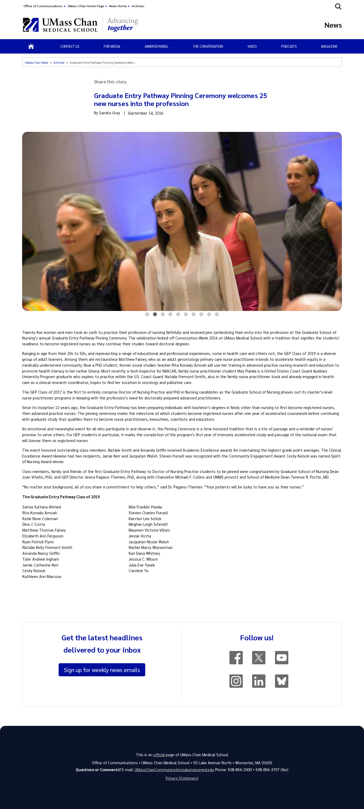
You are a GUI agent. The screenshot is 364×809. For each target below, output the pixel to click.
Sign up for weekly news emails (102, 669)
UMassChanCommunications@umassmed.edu (174, 769)
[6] (186, 315)
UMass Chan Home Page (86, 6)
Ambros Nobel (157, 46)
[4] (170, 315)
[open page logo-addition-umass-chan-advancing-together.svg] (122, 25)
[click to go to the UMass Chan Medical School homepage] (60, 25)
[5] (178, 315)
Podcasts (289, 46)
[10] (216, 315)
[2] (155, 315)
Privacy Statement (182, 778)
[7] (193, 315)
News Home (118, 6)
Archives (138, 6)
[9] (209, 315)
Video (252, 46)
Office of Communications (43, 6)
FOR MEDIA (112, 46)
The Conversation (208, 46)
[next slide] (337, 222)
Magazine (329, 46)
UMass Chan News (36, 62)
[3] (162, 315)
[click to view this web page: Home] (31, 46)
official (159, 754)
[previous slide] (27, 222)
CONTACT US (69, 46)
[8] (201, 315)
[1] (147, 315)
